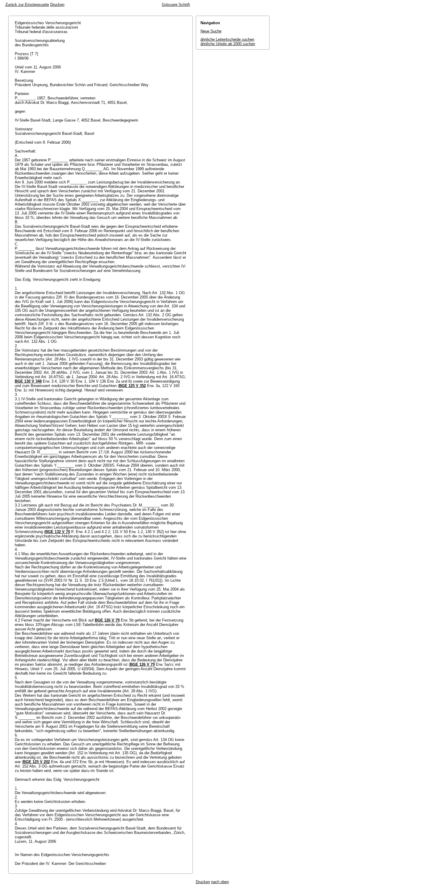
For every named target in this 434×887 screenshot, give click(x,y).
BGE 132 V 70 (57, 531)
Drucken (57, 4)
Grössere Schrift (176, 4)
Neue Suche (210, 31)
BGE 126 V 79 (107, 620)
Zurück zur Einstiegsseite (27, 4)
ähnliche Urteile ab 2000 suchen (227, 44)
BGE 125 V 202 (36, 762)
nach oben (220, 882)
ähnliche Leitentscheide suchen (227, 39)
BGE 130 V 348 (28, 381)
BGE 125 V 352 (132, 385)
